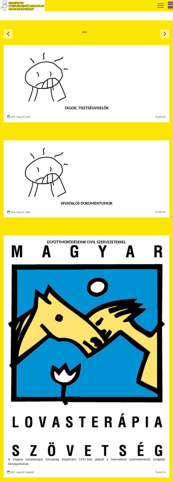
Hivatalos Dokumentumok (86, 203)
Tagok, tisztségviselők (87, 108)
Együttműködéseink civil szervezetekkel (86, 242)
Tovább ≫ (160, 117)
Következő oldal (164, 33)
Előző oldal (8, 33)
